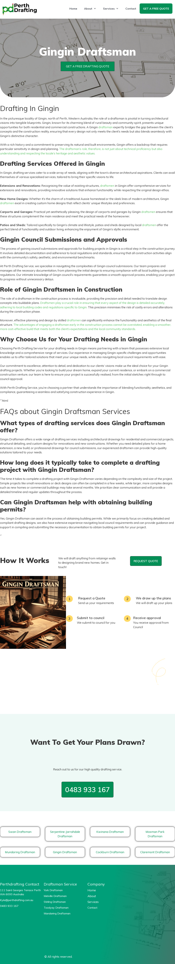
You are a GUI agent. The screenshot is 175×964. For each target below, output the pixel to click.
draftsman (105, 127)
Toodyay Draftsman (56, 907)
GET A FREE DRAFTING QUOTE (87, 66)
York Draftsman (53, 890)
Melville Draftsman (55, 896)
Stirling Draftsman (55, 901)
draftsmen (107, 185)
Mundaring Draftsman (57, 913)
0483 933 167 (87, 789)
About (88, 8)
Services (109, 8)
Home (73, 8)
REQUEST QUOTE (146, 561)
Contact (130, 8)
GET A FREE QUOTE (156, 8)
